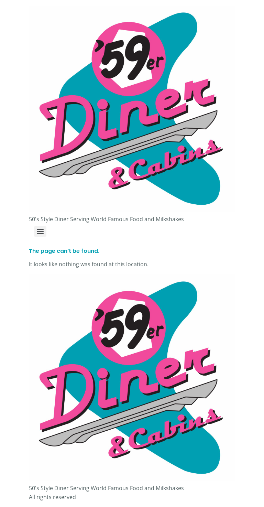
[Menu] (40, 231)
